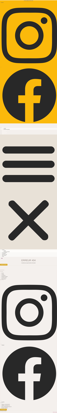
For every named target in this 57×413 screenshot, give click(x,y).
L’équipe (5, 128)
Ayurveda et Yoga (4, 132)
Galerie (3, 256)
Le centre (1, 271)
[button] (28, 192)
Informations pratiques (7, 129)
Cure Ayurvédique (4, 130)
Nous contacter (4, 255)
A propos (3, 127)
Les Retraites (4, 131)
